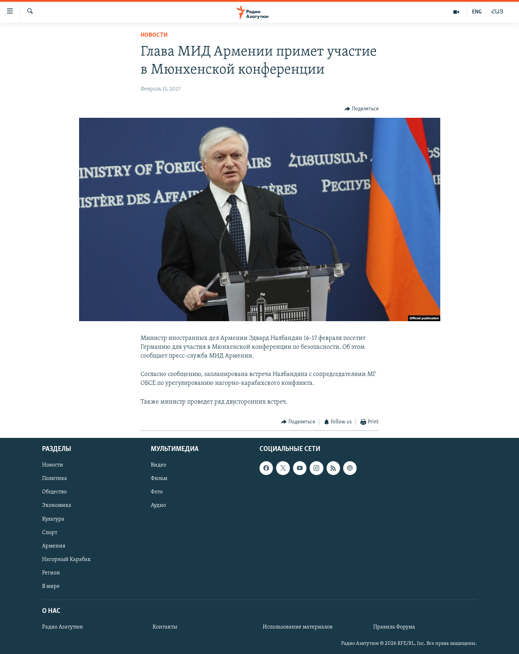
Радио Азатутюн (62, 627)
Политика (54, 479)
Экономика (56, 506)
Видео (158, 465)
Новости (154, 35)
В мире (51, 586)
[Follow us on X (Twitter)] (283, 468)
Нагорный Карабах (66, 559)
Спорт (49, 533)
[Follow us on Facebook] (266, 468)
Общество (54, 492)
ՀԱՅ (497, 12)
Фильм (159, 479)
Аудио (158, 506)
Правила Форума (394, 627)
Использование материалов (298, 627)
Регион (51, 573)
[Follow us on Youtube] (299, 468)
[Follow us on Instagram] (316, 468)
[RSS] (333, 468)
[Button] (361, 109)
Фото (157, 492)
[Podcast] (350, 468)
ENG (477, 12)
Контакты (165, 627)
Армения (53, 546)
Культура (53, 519)
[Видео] (456, 12)
